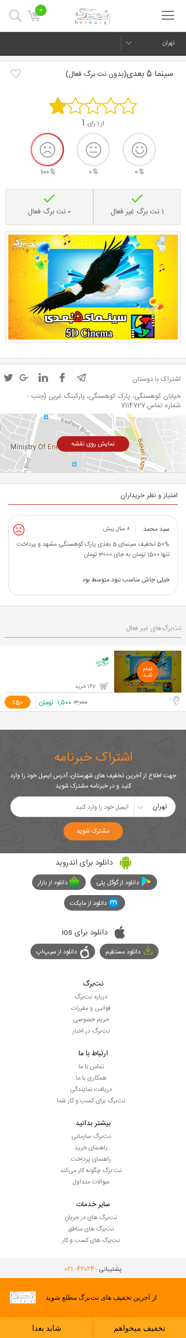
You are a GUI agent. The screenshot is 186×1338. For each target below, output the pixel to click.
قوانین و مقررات (91, 1008)
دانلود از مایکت (88, 903)
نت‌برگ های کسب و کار (91, 1240)
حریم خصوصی (91, 1019)
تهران (168, 43)
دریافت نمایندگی (91, 1089)
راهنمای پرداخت (91, 1159)
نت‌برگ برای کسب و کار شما (91, 1101)
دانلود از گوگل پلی (117, 883)
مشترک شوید (93, 831)
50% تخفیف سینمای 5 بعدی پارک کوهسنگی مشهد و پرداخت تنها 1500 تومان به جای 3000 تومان (93, 549)
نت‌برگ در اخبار (91, 1031)
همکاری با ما (91, 1078)
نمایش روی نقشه (93, 444)
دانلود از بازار (53, 883)
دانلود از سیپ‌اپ (56, 952)
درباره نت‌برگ (90, 997)
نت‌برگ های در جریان (91, 1217)
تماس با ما (91, 1067)
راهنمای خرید (90, 1148)
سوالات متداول (91, 1182)
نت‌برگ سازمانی (91, 1136)
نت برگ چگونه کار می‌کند (91, 1170)
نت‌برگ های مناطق (91, 1229)
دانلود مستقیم (123, 952)
